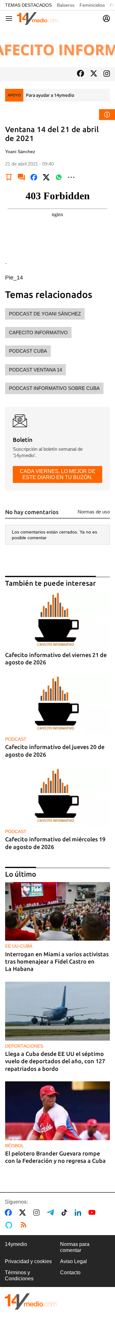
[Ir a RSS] (25, 1225)
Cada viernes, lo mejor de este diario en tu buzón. (58, 474)
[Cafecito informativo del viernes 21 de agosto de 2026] (57, 620)
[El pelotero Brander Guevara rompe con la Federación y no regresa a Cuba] (57, 1110)
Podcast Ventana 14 (35, 369)
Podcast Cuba (28, 351)
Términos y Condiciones (19, 1275)
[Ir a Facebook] (80, 74)
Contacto (70, 1272)
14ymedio (16, 1244)
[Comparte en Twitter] (46, 177)
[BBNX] (31, 1301)
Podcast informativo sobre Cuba (54, 388)
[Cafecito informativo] (57, 46)
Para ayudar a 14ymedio (50, 95)
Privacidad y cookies (28, 1261)
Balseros (65, 5)
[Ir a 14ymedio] (37, 18)
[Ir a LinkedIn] (79, 1212)
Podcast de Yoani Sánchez (45, 313)
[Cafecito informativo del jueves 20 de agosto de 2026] (57, 704)
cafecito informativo (38, 332)
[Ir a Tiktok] (65, 1212)
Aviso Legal (73, 1261)
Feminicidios (92, 5)
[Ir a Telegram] (52, 1212)
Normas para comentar (74, 1247)
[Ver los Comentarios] (21, 177)
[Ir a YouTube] (93, 1212)
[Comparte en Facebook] (33, 177)
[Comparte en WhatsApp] (58, 177)
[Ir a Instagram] (106, 74)
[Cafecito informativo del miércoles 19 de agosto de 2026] (57, 796)
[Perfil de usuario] (106, 18)
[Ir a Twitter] (93, 74)
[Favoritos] (9, 177)
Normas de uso (94, 511)
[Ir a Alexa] (10, 1225)
